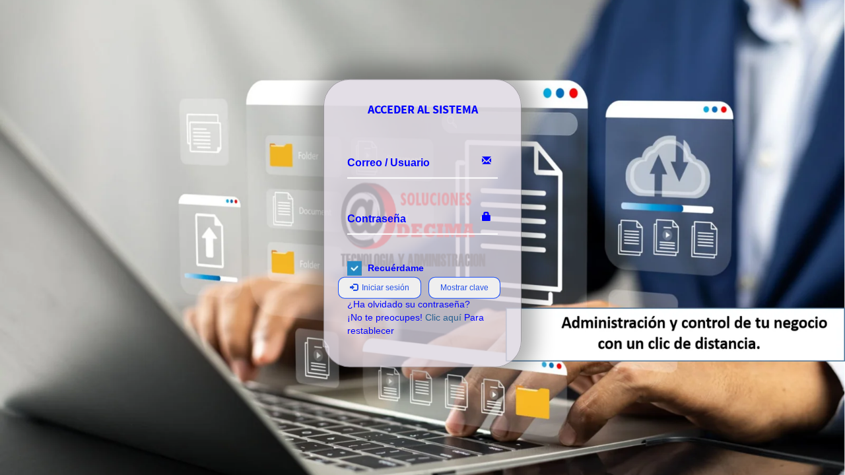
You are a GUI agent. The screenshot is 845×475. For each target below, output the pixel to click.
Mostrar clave (464, 287)
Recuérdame (396, 268)
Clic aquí (443, 317)
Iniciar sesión (383, 287)
